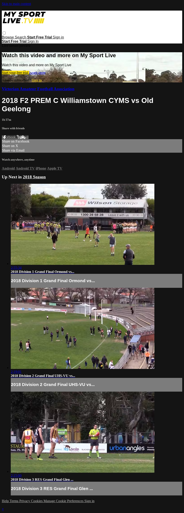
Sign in (58, 37)
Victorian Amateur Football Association (38, 88)
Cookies (37, 501)
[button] (4, 33)
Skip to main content (16, 4)
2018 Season (34, 177)
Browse (8, 37)
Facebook (9, 137)
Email (24, 137)
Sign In (33, 41)
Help (6, 501)
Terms (14, 501)
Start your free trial (15, 73)
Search (21, 37)
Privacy (25, 501)
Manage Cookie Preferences (64, 501)
